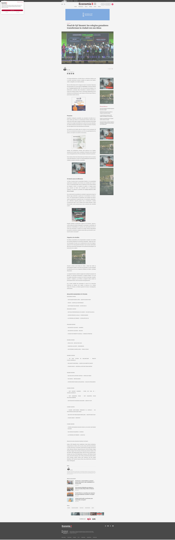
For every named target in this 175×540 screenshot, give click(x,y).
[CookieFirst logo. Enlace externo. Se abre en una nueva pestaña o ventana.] (4, 2)
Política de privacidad (20, 2)
